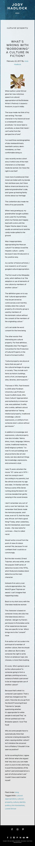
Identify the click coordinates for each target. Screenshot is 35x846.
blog (17, 792)
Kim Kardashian (18, 805)
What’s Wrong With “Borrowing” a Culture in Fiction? (17, 48)
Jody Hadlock (17, 6)
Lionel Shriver (10, 808)
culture (16, 802)
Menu (17, 13)
